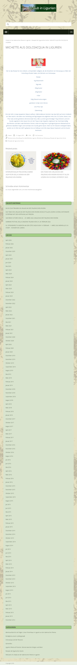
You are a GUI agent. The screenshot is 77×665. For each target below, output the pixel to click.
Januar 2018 (9, 415)
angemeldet (15, 189)
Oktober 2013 (10, 583)
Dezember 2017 (10, 419)
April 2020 (9, 344)
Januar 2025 (9, 259)
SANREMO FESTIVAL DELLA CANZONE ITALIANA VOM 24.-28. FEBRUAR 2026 (28, 222)
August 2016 (9, 456)
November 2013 (10, 579)
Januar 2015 (9, 527)
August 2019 (9, 370)
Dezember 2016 (10, 445)
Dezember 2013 (10, 575)
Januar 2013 (9, 616)
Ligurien (34, 138)
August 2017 (9, 426)
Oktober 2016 (10, 452)
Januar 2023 (9, 296)
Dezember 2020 (10, 337)
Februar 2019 (10, 382)
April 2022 (9, 307)
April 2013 (9, 605)
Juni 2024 (8, 262)
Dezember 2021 (10, 318)
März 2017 (9, 434)
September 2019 (11, 367)
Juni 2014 (8, 553)
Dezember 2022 (10, 300)
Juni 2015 (8, 508)
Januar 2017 (9, 441)
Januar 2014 (9, 571)
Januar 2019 (9, 385)
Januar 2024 (9, 281)
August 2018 (9, 400)
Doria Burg (19, 138)
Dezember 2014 (10, 530)
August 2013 (9, 590)
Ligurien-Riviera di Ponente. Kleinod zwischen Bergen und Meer (24, 647)
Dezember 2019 (10, 355)
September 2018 (11, 396)
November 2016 (10, 449)
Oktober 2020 (10, 341)
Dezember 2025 (10, 251)
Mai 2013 (8, 601)
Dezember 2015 (10, 486)
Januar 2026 (9, 248)
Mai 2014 (8, 556)
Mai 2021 (8, 322)
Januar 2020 (9, 352)
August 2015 (9, 501)
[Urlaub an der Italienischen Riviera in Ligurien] (38, 8)
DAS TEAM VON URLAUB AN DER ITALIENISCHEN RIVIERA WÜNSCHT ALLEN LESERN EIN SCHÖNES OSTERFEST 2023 (55, 174)
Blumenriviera (11, 138)
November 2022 (10, 303)
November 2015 (10, 489)
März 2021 (9, 326)
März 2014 (9, 564)
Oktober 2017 (10, 422)
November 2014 (10, 534)
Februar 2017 (10, 437)
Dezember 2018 (10, 389)
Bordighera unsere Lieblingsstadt (15, 636)
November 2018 (10, 393)
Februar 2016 (10, 478)
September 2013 (11, 586)
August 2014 (9, 545)
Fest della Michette (27, 138)
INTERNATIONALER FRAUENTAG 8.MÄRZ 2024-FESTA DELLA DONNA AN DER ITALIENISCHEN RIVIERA (19, 174)
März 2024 (9, 274)
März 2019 (9, 378)
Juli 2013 (8, 594)
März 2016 (9, 475)
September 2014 (11, 542)
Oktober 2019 (10, 363)
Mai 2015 (8, 512)
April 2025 (9, 255)
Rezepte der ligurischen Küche (58, 138)
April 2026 (9, 240)
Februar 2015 (10, 523)
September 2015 (11, 497)
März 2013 (9, 609)
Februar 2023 (10, 292)
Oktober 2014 (10, 538)
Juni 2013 (8, 597)
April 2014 (9, 560)
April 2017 (9, 430)
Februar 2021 (10, 329)
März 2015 (9, 519)
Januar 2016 (9, 482)
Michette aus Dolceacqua (43, 138)
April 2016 (9, 471)
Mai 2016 (8, 467)
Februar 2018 (10, 411)
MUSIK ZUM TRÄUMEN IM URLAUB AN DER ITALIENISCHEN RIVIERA (25, 208)
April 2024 (9, 270)
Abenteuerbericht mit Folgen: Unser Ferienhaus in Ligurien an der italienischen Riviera (31, 632)
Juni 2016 (8, 463)
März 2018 (9, 408)
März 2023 (9, 288)
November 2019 (10, 359)
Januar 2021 (9, 333)
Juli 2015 (8, 504)
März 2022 (9, 311)
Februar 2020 (10, 348)
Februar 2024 (10, 277)
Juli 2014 (8, 549)
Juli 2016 (8, 460)
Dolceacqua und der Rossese (14, 640)
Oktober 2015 (10, 493)
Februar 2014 (10, 568)
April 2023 (9, 285)
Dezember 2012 (10, 620)
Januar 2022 (9, 315)
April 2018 (9, 404)
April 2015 (9, 516)
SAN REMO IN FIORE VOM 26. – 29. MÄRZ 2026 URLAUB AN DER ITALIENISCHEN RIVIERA (32, 218)
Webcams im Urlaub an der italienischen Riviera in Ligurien (23, 655)
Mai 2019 (8, 374)
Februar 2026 (10, 244)
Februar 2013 (10, 612)
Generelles (9, 643)
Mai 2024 (8, 266)
